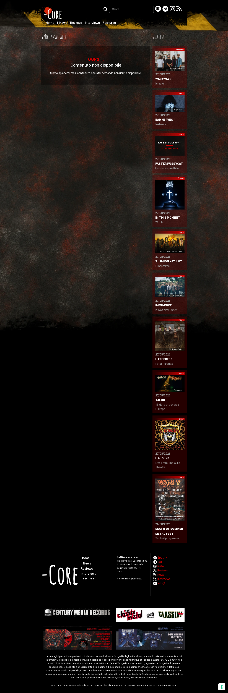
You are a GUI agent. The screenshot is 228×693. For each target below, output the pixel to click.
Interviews (93, 23)
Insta (160, 566)
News (62, 23)
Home (50, 23)
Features (109, 23)
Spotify (162, 557)
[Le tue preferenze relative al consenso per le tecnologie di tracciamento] (221, 686)
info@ (161, 583)
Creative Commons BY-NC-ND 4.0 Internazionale (152, 685)
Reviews (76, 23)
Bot (159, 562)
